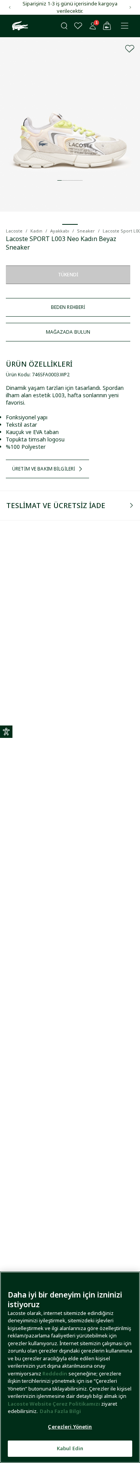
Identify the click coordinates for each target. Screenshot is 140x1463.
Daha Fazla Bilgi (60, 1411)
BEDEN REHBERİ (68, 307)
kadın (36, 231)
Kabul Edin (70, 1448)
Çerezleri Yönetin (70, 1426)
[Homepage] (19, 26)
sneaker (86, 231)
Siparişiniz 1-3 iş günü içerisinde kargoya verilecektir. (70, 7)
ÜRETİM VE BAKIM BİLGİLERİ (43, 468)
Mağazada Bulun (68, 332)
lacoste (14, 231)
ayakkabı (59, 231)
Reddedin (54, 1373)
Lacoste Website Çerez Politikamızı (54, 1403)
